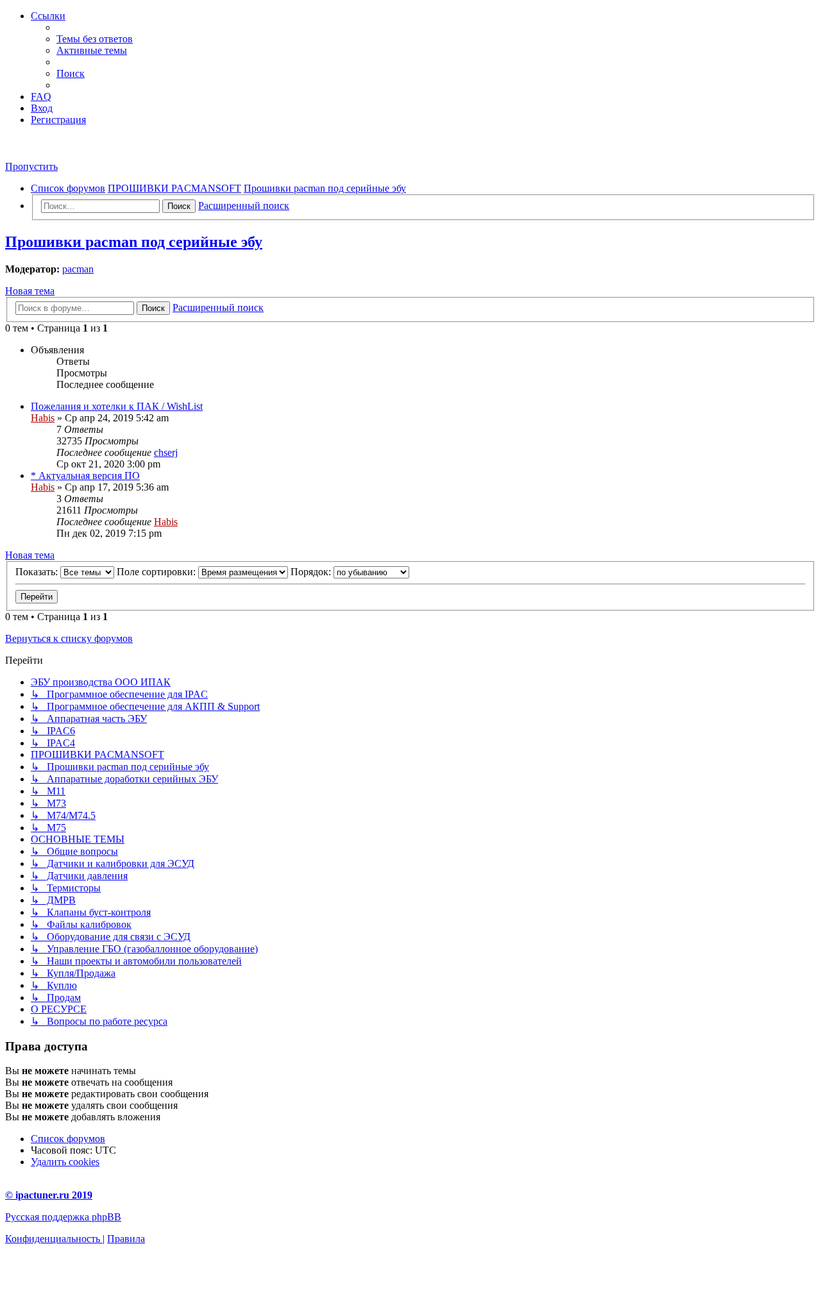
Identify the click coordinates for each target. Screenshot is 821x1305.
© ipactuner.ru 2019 (48, 1195)
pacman (78, 269)
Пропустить (31, 166)
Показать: (37, 571)
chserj (166, 452)
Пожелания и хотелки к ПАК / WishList (117, 406)
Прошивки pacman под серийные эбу (133, 241)
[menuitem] (94, 38)
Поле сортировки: (157, 571)
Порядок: (312, 571)
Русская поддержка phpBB (63, 1216)
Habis (43, 417)
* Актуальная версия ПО (85, 475)
